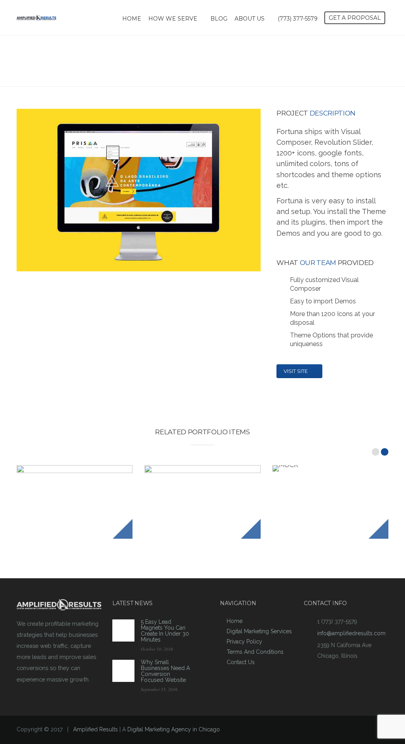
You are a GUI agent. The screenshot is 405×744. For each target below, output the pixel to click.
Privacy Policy (244, 641)
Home (131, 18)
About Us (250, 18)
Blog (218, 18)
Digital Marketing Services (259, 631)
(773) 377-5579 (298, 18)
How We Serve (172, 18)
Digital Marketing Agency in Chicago (173, 729)
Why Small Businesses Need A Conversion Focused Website (165, 671)
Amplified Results (95, 729)
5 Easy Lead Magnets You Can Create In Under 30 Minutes (165, 631)
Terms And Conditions (255, 652)
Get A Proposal (355, 17)
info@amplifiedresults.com (351, 633)
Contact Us (241, 662)
